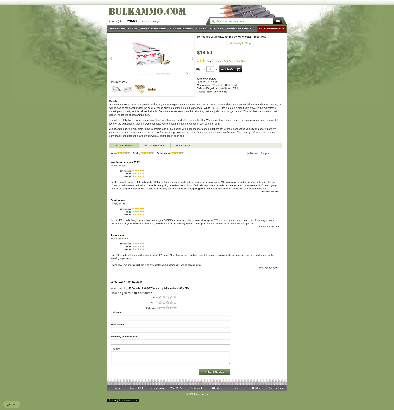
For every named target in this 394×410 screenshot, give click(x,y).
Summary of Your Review (124, 336)
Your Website (118, 324)
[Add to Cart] (230, 69)
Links (236, 388)
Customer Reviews (124, 145)
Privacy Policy (157, 388)
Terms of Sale (137, 388)
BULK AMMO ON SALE (272, 28)
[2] (164, 297)
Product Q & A (183, 145)
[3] (167, 297)
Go (278, 21)
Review (115, 348)
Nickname (116, 312)
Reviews (217, 60)
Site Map (216, 388)
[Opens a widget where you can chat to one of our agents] (11, 404)
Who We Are (176, 388)
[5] (175, 297)
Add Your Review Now (234, 60)
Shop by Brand (276, 388)
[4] (171, 297)
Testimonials (196, 388)
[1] (160, 297)
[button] (111, 58)
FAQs (117, 388)
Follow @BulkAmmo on (122, 400)
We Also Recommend (154, 145)
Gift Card (256, 388)
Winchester (218, 84)
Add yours (266, 153)
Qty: (198, 69)
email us (148, 21)
